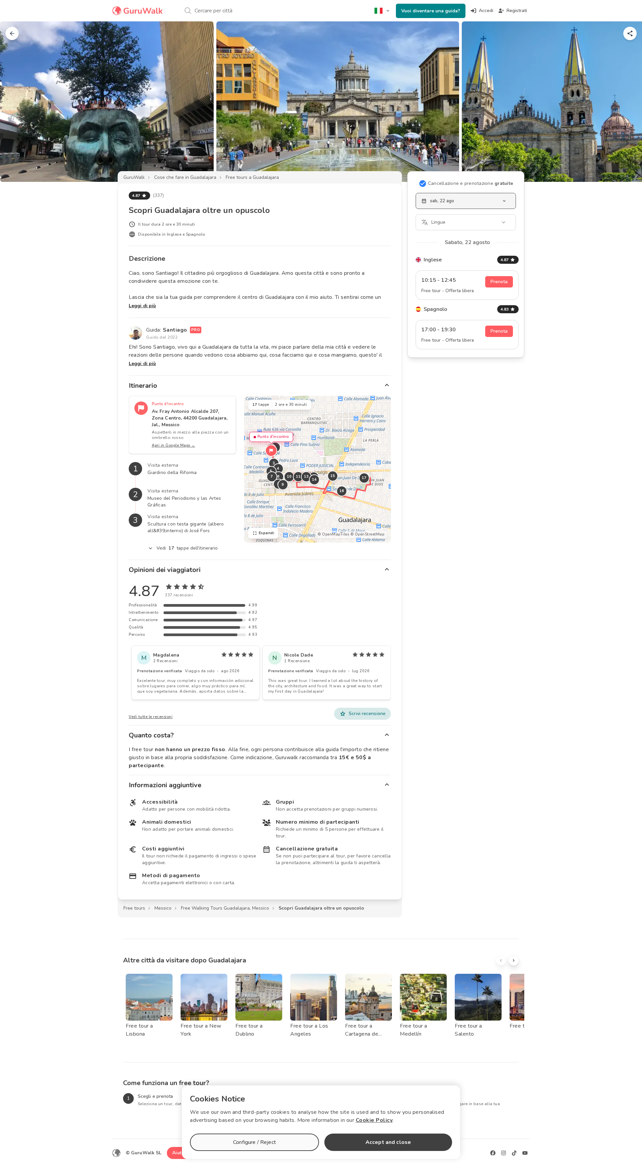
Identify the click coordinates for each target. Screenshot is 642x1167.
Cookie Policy (374, 1120)
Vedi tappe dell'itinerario (187, 548)
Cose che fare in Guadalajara (185, 177)
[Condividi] (630, 33)
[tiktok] (514, 1153)
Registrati (517, 10)
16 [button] (341, 490)
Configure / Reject (254, 1142)
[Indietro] (12, 33)
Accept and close (388, 1142)
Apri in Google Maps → (173, 445)
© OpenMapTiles (333, 534)
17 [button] (363, 477)
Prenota (499, 281)
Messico (163, 908)
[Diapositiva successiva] (626, 101)
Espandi (267, 533)
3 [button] (274, 463)
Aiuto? (179, 1153)
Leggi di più (142, 306)
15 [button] (332, 475)
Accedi (486, 10)
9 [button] (283, 484)
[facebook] (493, 1153)
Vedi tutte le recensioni (151, 716)
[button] (271, 451)
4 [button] (278, 468)
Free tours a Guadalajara (252, 177)
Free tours (134, 908)
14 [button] (314, 479)
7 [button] (272, 476)
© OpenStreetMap (367, 534)
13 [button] (306, 476)
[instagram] (503, 1153)
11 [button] (298, 476)
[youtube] (525, 1153)
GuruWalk (134, 177)
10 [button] (289, 476)
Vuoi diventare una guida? (430, 11)
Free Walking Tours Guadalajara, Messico (225, 908)
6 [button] (278, 476)
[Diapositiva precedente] (16, 101)
